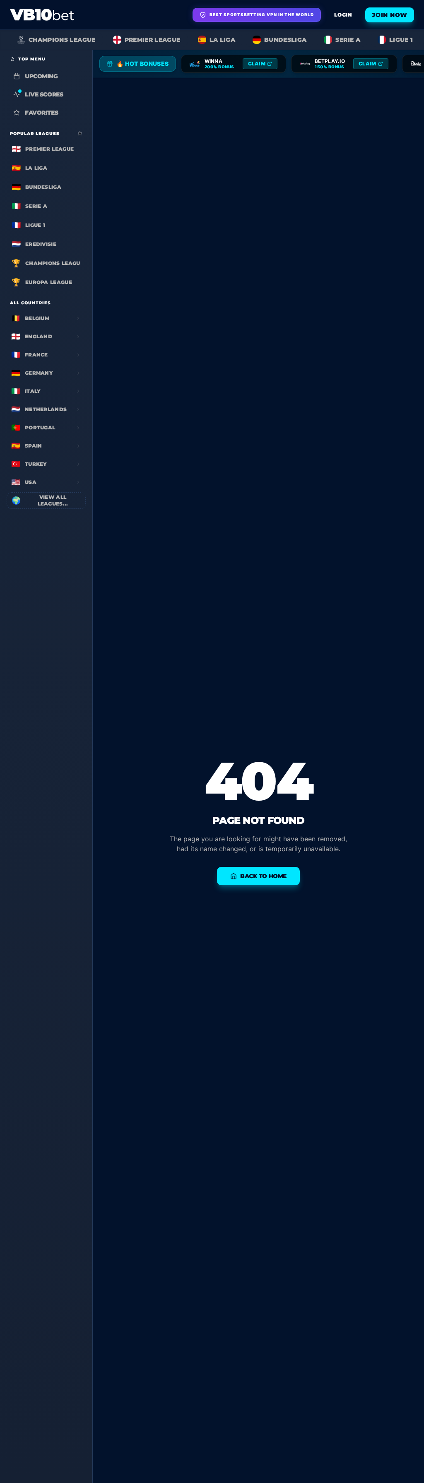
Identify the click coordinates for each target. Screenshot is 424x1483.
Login (343, 15)
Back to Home (263, 876)
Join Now (389, 15)
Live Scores (44, 94)
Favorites (41, 112)
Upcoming (41, 76)
